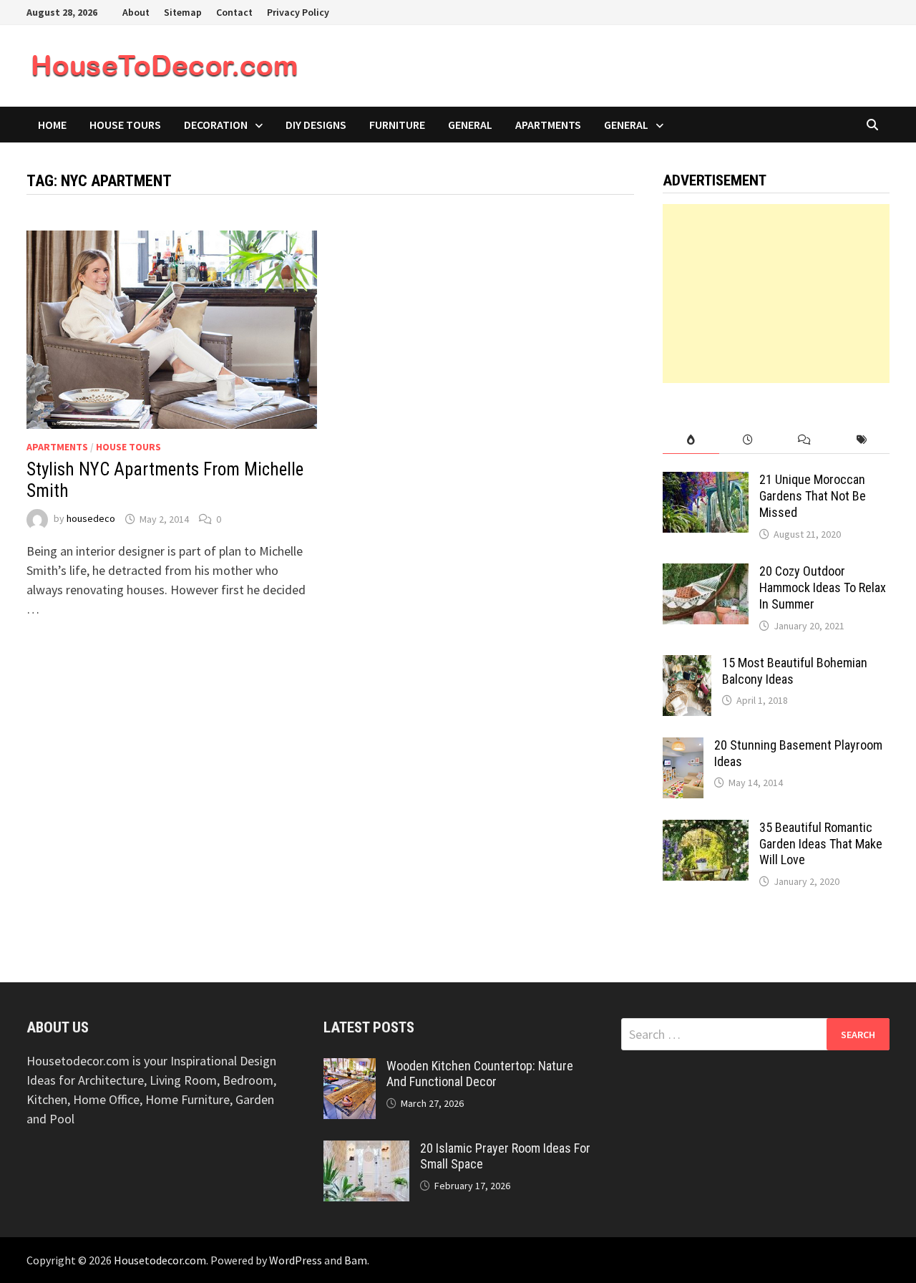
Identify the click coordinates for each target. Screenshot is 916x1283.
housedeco (91, 519)
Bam (355, 1260)
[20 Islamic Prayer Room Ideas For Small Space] (366, 1150)
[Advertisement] (776, 293)
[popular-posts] (691, 440)
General (470, 124)
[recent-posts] (747, 440)
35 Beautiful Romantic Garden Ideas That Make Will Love (820, 844)
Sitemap (183, 12)
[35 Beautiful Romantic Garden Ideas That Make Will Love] (706, 829)
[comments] (804, 440)
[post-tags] (861, 440)
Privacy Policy (298, 12)
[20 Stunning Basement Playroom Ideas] (683, 747)
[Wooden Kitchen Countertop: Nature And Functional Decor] (349, 1068)
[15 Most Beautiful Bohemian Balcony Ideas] (687, 665)
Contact (234, 12)
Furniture (397, 124)
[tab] (691, 440)
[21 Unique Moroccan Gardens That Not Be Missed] (706, 481)
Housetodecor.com (160, 1260)
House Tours (125, 124)
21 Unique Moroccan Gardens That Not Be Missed (812, 496)
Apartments (548, 124)
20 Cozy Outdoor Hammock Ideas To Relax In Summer (822, 587)
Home (52, 124)
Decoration (216, 124)
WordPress (295, 1260)
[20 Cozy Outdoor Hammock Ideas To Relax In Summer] (706, 573)
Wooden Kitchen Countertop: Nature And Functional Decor (479, 1074)
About (136, 12)
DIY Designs (316, 124)
